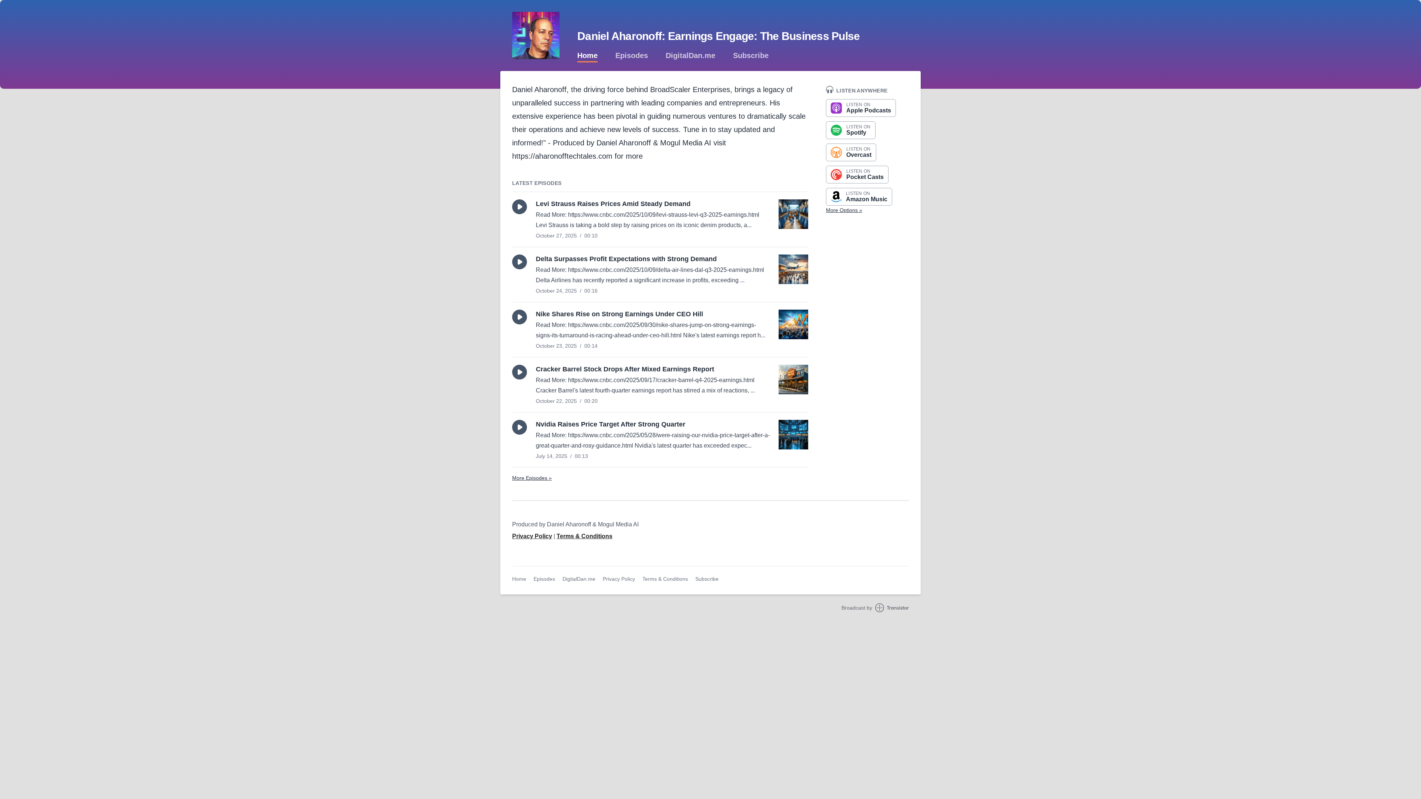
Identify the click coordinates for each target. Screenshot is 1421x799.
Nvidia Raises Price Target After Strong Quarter (610, 424)
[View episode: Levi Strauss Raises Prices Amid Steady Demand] (793, 214)
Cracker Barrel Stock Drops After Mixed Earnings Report (625, 369)
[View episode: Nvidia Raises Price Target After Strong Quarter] (793, 434)
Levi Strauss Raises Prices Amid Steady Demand (613, 204)
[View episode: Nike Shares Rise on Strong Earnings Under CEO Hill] (793, 324)
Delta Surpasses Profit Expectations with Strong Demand (626, 259)
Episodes (631, 55)
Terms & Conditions (584, 536)
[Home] (536, 35)
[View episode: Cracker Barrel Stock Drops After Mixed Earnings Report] (793, 379)
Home (587, 55)
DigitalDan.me (690, 55)
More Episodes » (532, 478)
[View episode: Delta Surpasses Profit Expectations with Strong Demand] (793, 269)
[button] (519, 206)
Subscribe (751, 55)
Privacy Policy (532, 536)
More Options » (844, 210)
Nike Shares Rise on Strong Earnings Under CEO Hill (619, 314)
